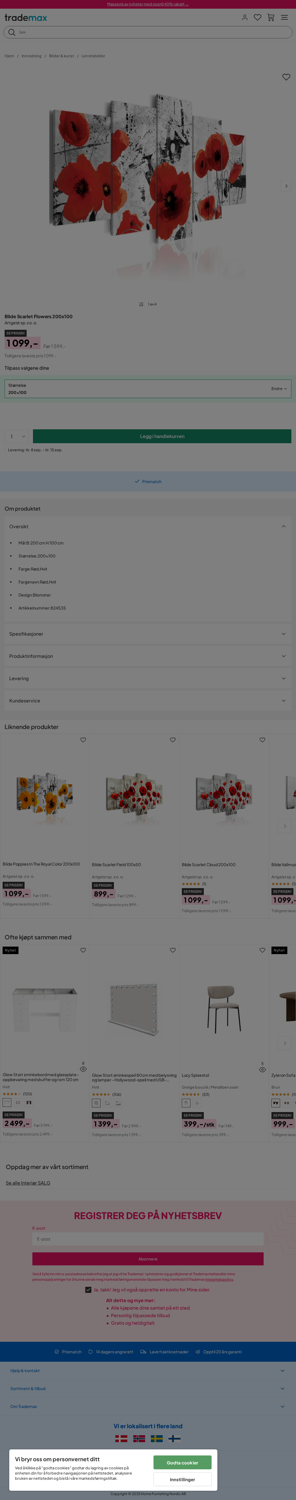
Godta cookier (182, 1462)
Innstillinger (182, 1479)
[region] (113, 1470)
